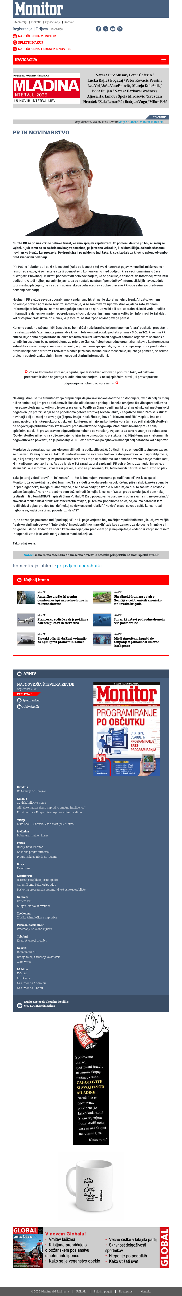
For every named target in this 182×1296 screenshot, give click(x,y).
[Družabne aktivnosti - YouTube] (111, 28)
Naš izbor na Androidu (31, 983)
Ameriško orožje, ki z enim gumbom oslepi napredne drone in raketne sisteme (63, 600)
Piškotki (36, 22)
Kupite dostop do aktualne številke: (46, 1001)
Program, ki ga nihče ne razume (37, 856)
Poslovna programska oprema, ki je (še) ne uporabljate (51, 889)
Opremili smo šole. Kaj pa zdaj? (36, 884)
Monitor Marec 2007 (153, 121)
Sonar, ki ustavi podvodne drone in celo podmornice (139, 621)
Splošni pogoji (103, 1291)
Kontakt (69, 22)
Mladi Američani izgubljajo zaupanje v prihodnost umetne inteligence (136, 642)
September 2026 (27, 689)
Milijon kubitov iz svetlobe (33, 906)
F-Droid (22, 973)
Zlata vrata (24, 961)
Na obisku (23, 868)
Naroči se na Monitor (37, 36)
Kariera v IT (24, 901)
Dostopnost (126, 1291)
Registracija (22, 28)
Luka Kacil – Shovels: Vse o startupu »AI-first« (45, 824)
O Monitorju (20, 22)
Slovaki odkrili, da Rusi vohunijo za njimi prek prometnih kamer (62, 640)
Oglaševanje (53, 22)
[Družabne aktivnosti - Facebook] (97, 28)
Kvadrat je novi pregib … (32, 940)
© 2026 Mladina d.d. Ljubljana (50, 1291)
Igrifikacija (24, 978)
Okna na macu (26, 952)
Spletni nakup (31, 42)
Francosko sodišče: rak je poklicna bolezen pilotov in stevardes (63, 621)
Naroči (29, 555)
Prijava (42, 28)
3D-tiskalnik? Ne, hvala (31, 802)
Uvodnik (159, 117)
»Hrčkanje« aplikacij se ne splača (37, 879)
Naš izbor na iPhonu (30, 988)
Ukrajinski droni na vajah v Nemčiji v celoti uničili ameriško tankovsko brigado (138, 600)
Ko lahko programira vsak (33, 852)
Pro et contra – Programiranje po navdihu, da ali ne (49, 812)
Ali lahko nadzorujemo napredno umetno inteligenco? (51, 807)
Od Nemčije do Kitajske (31, 791)
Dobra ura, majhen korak (32, 835)
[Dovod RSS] (119, 28)
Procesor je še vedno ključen (34, 929)
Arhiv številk (30, 706)
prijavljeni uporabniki (79, 565)
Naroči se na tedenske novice (44, 49)
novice (42, 592)
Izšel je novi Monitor (30, 847)
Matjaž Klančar (128, 121)
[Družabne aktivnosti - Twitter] (104, 28)
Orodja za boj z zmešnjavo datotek (38, 957)
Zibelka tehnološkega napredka (37, 917)
